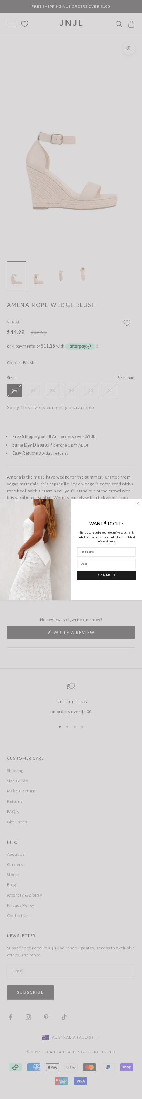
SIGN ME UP (106, 575)
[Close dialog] (138, 503)
